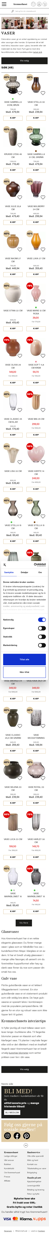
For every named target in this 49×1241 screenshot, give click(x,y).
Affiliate (7, 1181)
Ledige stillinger (10, 1156)
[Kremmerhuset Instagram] (7, 1135)
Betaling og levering (35, 1190)
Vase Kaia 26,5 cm (36, 681)
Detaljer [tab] (24, 572)
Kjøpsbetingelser (34, 1182)
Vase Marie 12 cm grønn (36, 307)
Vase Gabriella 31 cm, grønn (13, 99)
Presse (7, 1177)
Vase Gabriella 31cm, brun (36, 151)
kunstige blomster (18, 1053)
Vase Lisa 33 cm (13, 471)
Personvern (8, 1231)
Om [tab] (40, 572)
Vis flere (23, 923)
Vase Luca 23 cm (13, 839)
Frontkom (41, 1231)
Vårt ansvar (9, 1160)
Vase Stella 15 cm (11, 522)
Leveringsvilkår (33, 1186)
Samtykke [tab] (9, 572)
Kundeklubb (9, 1169)
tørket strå (37, 52)
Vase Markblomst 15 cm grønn (11, 890)
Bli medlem (12, 1113)
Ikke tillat (24, 672)
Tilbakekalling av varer (36, 1169)
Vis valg (24, 61)
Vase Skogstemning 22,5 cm (36, 738)
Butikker (7, 1165)
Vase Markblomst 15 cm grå (14, 890)
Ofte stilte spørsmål (35, 1156)
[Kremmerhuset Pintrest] (26, 1135)
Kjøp (13, 118)
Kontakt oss (32, 1165)
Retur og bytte (33, 1194)
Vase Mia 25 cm (36, 419)
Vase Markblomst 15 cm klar (13, 897)
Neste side (7, 1084)
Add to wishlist (20, 93)
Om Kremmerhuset (12, 1173)
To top (26, 1145)
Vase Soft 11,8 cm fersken (36, 361)
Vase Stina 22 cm (12, 311)
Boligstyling (32, 1173)
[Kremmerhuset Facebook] (17, 1135)
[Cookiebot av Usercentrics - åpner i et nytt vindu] (34, 565)
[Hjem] (20, 4)
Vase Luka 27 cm (36, 259)
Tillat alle (24, 659)
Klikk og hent (32, 1160)
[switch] (42, 628)
